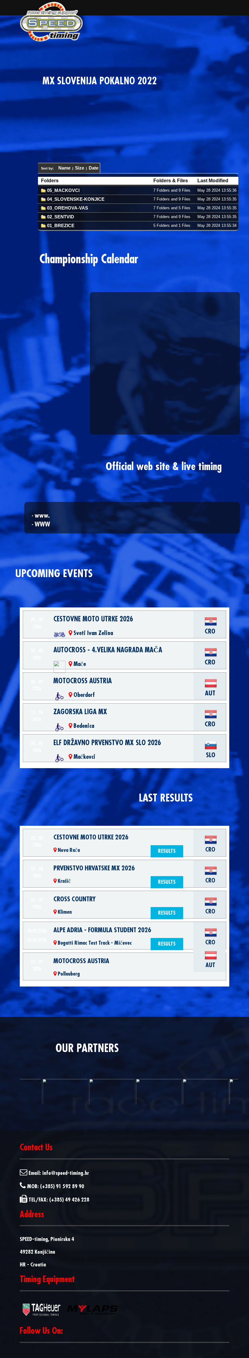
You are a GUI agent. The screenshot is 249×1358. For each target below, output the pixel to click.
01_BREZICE (60, 225)
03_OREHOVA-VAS (67, 207)
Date (93, 167)
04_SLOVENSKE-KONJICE (75, 199)
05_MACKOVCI (63, 190)
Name (64, 167)
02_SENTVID (60, 216)
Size (79, 167)
